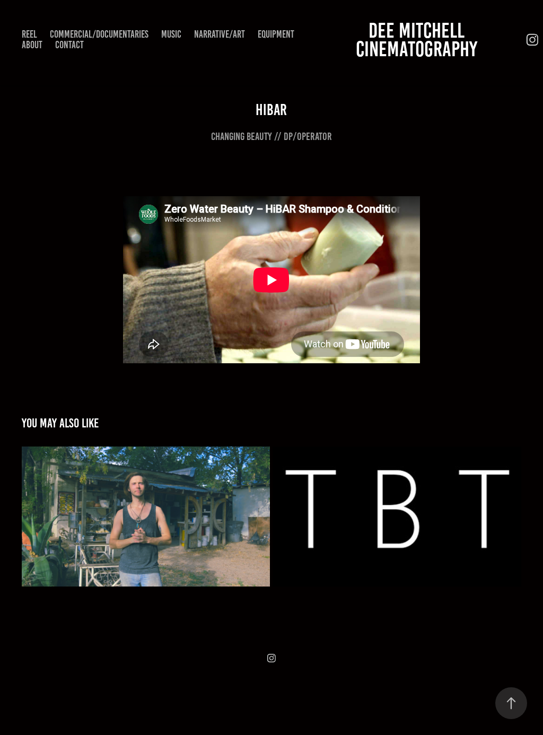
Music (171, 34)
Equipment (276, 34)
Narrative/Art (219, 34)
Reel (29, 34)
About (32, 44)
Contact (69, 44)
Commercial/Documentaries (99, 34)
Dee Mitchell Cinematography (416, 39)
